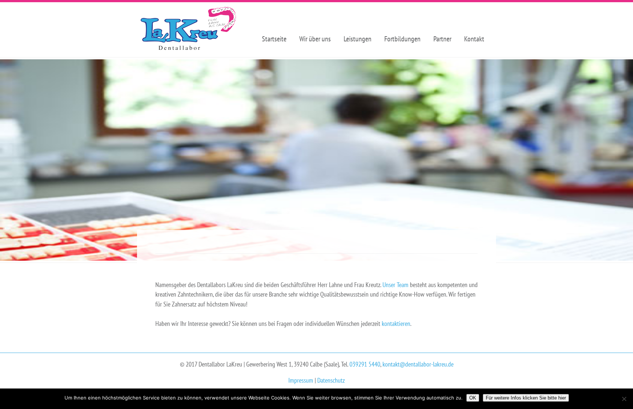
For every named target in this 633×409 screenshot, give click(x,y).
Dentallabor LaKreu (188, 29)
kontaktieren (396, 323)
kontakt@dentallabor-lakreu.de (418, 364)
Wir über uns (315, 39)
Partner (442, 39)
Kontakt (474, 39)
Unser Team (395, 284)
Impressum (300, 380)
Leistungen (357, 39)
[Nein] (624, 398)
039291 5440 (364, 364)
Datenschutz (331, 380)
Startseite (274, 39)
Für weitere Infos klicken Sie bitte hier (526, 398)
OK (472, 398)
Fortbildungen (402, 39)
